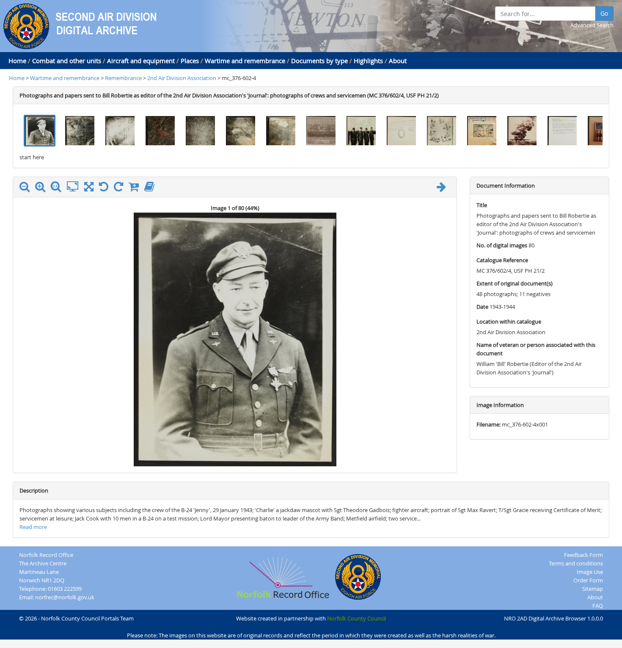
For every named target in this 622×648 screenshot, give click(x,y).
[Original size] (58, 187)
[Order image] (136, 188)
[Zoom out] (26, 188)
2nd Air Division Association (182, 78)
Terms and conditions (576, 563)
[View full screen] (89, 188)
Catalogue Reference (502, 260)
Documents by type (319, 60)
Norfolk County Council (356, 618)
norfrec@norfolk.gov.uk (64, 597)
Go (604, 13)
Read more (33, 527)
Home (17, 60)
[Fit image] (74, 187)
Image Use (590, 572)
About (398, 60)
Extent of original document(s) (514, 283)
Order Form (588, 580)
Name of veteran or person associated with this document (535, 349)
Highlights (368, 60)
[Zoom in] (42, 188)
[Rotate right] (120, 188)
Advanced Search (592, 25)
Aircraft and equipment (141, 60)
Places (190, 60)
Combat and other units (66, 60)
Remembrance (124, 78)
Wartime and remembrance (245, 60)
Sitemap (592, 589)
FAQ (597, 605)
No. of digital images (501, 245)
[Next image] (443, 188)
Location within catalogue (508, 321)
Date (482, 306)
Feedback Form (583, 555)
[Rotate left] (106, 188)
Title (481, 205)
